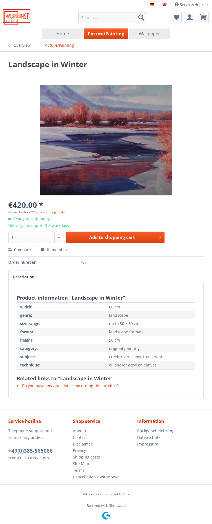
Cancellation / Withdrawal (97, 477)
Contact (80, 437)
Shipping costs (86, 457)
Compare (22, 249)
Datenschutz (148, 437)
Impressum (147, 444)
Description (24, 276)
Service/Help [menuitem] (191, 4)
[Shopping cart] (203, 17)
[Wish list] (176, 17)
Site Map (81, 463)
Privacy (79, 450)
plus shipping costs (50, 212)
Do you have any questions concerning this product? (70, 385)
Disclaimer (82, 444)
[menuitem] (112, 17)
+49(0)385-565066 (30, 450)
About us (81, 430)
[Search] (141, 17)
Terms (78, 470)
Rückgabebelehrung (155, 430)
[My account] (189, 17)
